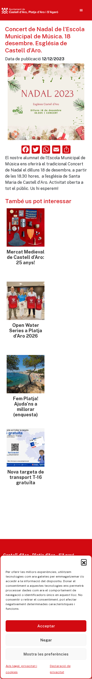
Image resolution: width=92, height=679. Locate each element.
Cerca (73, 43)
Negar (46, 640)
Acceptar (46, 626)
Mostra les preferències (46, 654)
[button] (83, 562)
